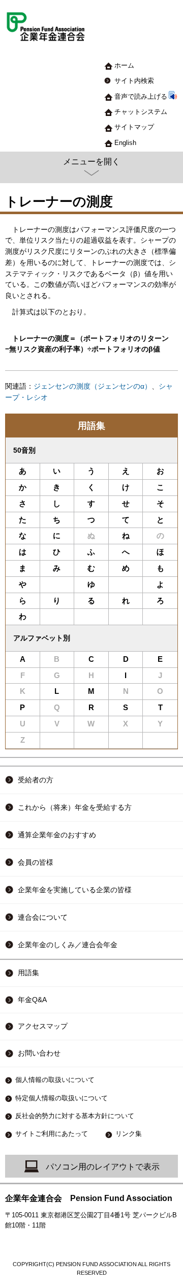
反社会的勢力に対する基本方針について (74, 1116)
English (125, 143)
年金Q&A (32, 1000)
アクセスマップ (43, 1026)
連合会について (43, 917)
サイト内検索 (134, 80)
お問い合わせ (39, 1053)
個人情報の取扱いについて (55, 1080)
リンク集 (128, 1133)
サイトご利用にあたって (51, 1133)
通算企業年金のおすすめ (57, 835)
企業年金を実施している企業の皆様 (75, 890)
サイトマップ (134, 127)
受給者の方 (35, 780)
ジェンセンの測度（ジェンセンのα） (92, 386)
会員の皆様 (35, 862)
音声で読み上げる (140, 96)
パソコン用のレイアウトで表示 (103, 1166)
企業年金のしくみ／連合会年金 (67, 945)
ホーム (124, 65)
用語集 (91, 426)
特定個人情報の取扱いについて (61, 1098)
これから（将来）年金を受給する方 (75, 807)
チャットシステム (140, 111)
